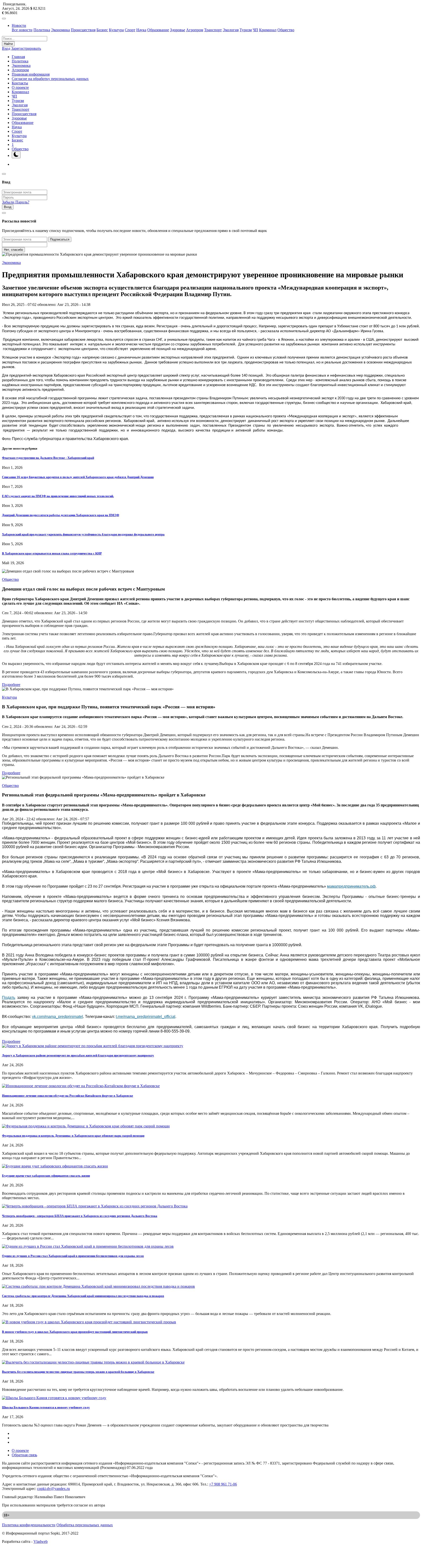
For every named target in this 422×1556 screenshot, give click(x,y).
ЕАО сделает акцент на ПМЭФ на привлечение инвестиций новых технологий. (58, 496)
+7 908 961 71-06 (223, 1484)
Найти (8, 44)
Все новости (22, 30)
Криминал (267, 30)
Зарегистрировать (26, 48)
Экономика (60, 30)
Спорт (130, 30)
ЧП (255, 30)
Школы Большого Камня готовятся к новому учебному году (46, 1407)
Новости (19, 25)
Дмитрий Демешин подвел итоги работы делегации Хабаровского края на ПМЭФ (60, 515)
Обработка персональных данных (84, 1525)
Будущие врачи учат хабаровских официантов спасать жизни (46, 1175)
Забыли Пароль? (15, 202)
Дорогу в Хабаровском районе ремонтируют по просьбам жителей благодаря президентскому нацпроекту (78, 1055)
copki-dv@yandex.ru (53, 1488)
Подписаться (59, 239)
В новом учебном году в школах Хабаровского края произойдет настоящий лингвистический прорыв (75, 1332)
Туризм (246, 30)
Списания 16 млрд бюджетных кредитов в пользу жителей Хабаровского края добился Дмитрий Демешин (78, 477)
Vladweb (40, 1541)
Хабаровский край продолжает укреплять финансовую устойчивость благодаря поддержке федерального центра (83, 534)
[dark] (16, 154)
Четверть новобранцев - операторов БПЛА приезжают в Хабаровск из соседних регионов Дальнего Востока (79, 1216)
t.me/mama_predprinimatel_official (145, 1016)
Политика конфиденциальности (28, 1525)
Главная (18, 57)
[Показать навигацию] (4, 18)
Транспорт (213, 30)
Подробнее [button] (11, 685)
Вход (6, 48)
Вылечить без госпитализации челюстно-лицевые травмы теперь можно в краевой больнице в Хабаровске (78, 1372)
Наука (141, 30)
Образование (158, 30)
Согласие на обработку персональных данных (50, 79)
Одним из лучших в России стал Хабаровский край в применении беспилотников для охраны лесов (73, 1256)
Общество (285, 30)
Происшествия (83, 30)
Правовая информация (31, 74)
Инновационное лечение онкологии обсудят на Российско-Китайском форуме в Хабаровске (67, 1095)
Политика (41, 30)
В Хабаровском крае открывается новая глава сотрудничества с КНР (52, 553)
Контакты (20, 83)
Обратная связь (24, 1455)
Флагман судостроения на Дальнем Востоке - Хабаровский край (48, 458)
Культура (116, 30)
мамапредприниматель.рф (351, 886)
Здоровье (177, 30)
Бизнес (102, 30)
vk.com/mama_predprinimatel (57, 1016)
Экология (231, 30)
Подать (8, 997)
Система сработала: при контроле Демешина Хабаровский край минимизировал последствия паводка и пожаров (83, 1296)
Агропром (194, 30)
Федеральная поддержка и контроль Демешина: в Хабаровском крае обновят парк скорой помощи (73, 1135)
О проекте (20, 87)
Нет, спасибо (13, 249)
